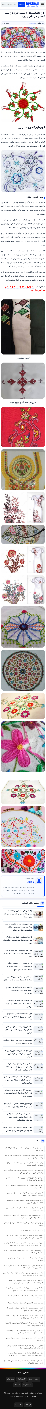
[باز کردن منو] (42, 4)
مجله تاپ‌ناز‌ (32, 4)
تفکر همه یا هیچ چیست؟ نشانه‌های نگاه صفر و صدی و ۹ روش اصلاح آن (24, 1209)
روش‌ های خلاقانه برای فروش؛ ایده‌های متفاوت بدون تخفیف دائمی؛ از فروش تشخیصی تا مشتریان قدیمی (25, 1354)
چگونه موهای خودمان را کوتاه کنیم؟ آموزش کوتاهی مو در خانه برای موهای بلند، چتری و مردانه (23, 1236)
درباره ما (28, 1405)
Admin (30, 882)
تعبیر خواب (10, 1379)
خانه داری (32, 23)
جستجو (21, 4)
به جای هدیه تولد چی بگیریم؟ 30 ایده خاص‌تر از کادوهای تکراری (23, 1224)
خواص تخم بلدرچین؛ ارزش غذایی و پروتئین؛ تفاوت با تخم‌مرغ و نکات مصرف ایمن (25, 1309)
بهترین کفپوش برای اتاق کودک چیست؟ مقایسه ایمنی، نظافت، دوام (24, 1186)
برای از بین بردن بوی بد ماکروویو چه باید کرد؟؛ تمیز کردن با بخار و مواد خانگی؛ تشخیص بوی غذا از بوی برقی (23, 1244)
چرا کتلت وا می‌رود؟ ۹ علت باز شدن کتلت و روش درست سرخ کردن (24, 1259)
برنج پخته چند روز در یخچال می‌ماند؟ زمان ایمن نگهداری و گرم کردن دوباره (23, 1251)
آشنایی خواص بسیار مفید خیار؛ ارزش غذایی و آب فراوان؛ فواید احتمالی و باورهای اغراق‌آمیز (24, 1316)
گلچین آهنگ (21, 1379)
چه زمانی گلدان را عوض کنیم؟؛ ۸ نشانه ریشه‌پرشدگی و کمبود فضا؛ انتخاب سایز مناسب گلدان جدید (25, 1281)
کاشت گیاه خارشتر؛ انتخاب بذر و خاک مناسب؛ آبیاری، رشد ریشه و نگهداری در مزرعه (24, 1156)
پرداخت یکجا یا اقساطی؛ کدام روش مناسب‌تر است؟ (25, 1303)
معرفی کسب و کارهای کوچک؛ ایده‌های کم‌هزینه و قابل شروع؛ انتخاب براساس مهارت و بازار (25, 1346)
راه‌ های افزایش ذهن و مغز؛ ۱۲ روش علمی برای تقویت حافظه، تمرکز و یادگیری (25, 1201)
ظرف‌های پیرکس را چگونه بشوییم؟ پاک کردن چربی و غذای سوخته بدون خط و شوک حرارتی (23, 1266)
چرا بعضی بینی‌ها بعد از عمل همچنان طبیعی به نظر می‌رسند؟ (25, 1296)
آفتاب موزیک (27, 1385)
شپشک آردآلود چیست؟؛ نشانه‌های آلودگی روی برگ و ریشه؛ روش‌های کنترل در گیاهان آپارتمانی (23, 1171)
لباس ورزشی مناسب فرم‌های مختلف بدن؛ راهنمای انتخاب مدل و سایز (24, 1149)
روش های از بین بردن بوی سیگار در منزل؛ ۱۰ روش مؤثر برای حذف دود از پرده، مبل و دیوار (23, 1274)
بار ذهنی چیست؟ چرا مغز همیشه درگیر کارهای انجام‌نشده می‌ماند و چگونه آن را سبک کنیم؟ (23, 1216)
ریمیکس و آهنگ (34, 1379)
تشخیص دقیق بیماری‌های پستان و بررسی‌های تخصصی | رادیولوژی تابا (24, 1339)
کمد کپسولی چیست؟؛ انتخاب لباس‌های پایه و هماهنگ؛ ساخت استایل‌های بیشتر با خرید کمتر (24, 1331)
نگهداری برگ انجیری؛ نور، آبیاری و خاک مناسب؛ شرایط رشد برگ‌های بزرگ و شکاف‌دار (23, 1179)
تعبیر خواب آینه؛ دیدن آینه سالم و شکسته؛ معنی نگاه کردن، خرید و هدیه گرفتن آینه (23, 1361)
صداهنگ (17, 1385)
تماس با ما (18, 1405)
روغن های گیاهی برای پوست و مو (32, 1230)
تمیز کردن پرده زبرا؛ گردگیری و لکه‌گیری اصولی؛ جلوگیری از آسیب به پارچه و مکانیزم (24, 1324)
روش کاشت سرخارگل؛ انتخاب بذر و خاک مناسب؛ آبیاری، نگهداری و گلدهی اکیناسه (24, 1164)
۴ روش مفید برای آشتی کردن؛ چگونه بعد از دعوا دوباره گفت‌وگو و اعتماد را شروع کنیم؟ (25, 1194)
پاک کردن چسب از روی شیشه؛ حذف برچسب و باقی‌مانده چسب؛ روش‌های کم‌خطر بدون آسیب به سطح (24, 1289)
